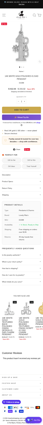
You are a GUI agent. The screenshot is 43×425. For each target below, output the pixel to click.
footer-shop (9, 383)
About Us (7, 395)
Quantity (22, 97)
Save (28, 149)
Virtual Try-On (21, 117)
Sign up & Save (10, 377)
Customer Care (10, 389)
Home (21, 71)
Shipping (14, 91)
